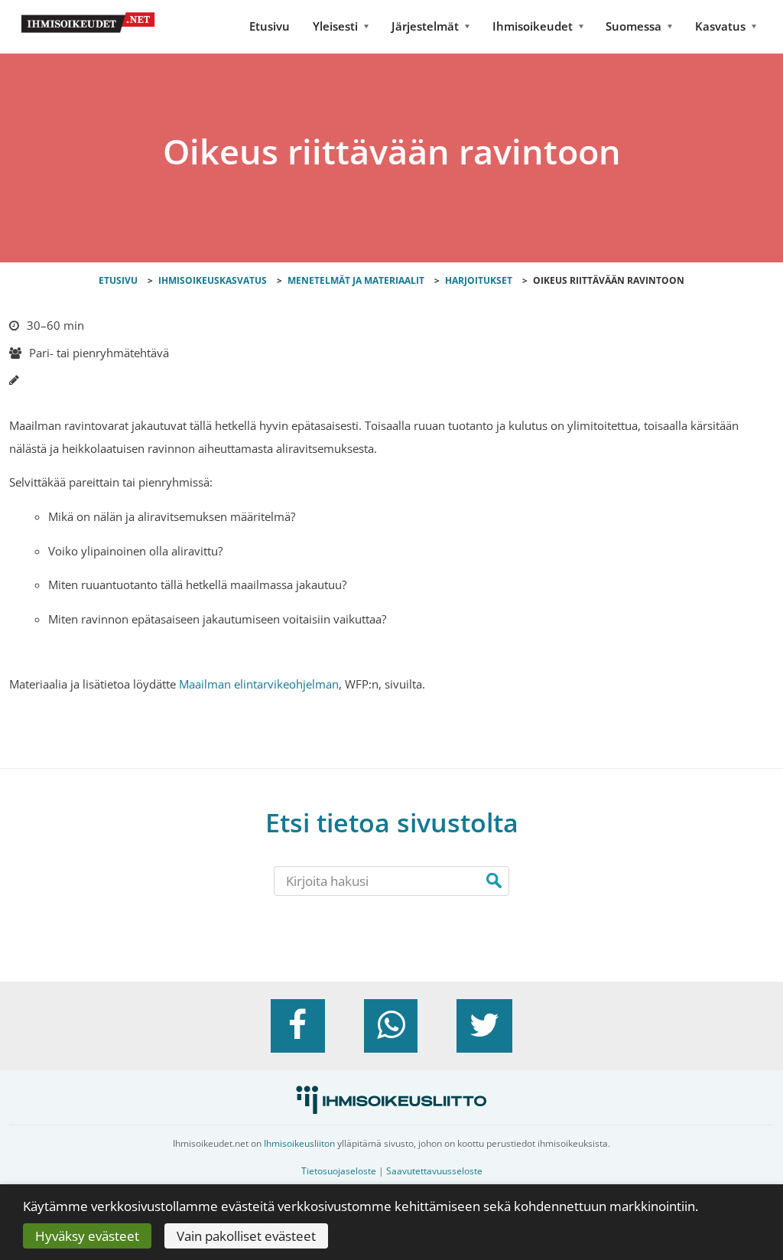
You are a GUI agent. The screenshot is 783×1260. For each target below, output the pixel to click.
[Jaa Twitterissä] (484, 1026)
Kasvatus (720, 26)
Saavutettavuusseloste (434, 1170)
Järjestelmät (425, 26)
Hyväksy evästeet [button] (87, 1236)
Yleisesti (335, 26)
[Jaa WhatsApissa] (390, 1026)
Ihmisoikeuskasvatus (212, 280)
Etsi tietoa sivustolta (391, 823)
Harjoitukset (478, 280)
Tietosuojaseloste (338, 1170)
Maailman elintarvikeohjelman (259, 684)
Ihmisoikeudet (532, 26)
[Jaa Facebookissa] (297, 1026)
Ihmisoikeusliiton (299, 1143)
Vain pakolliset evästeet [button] (246, 1236)
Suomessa (633, 26)
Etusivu (269, 26)
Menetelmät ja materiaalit (356, 280)
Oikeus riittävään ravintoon (608, 280)
